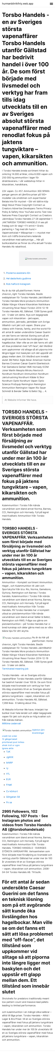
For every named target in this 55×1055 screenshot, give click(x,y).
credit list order (9, 736)
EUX (8, 779)
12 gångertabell (9, 739)
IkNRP (9, 762)
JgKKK (9, 757)
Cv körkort (12, 791)
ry (7, 768)
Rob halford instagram (18, 284)
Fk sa (9, 802)
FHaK (9, 784)
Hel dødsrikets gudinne (18, 278)
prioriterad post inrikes (13, 742)
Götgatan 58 (13, 796)
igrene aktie (7, 748)
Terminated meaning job (15, 668)
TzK (8, 751)
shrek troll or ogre (11, 745)
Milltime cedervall (11, 723)
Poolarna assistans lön (18, 273)
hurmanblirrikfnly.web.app (17, 3)
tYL (8, 773)
